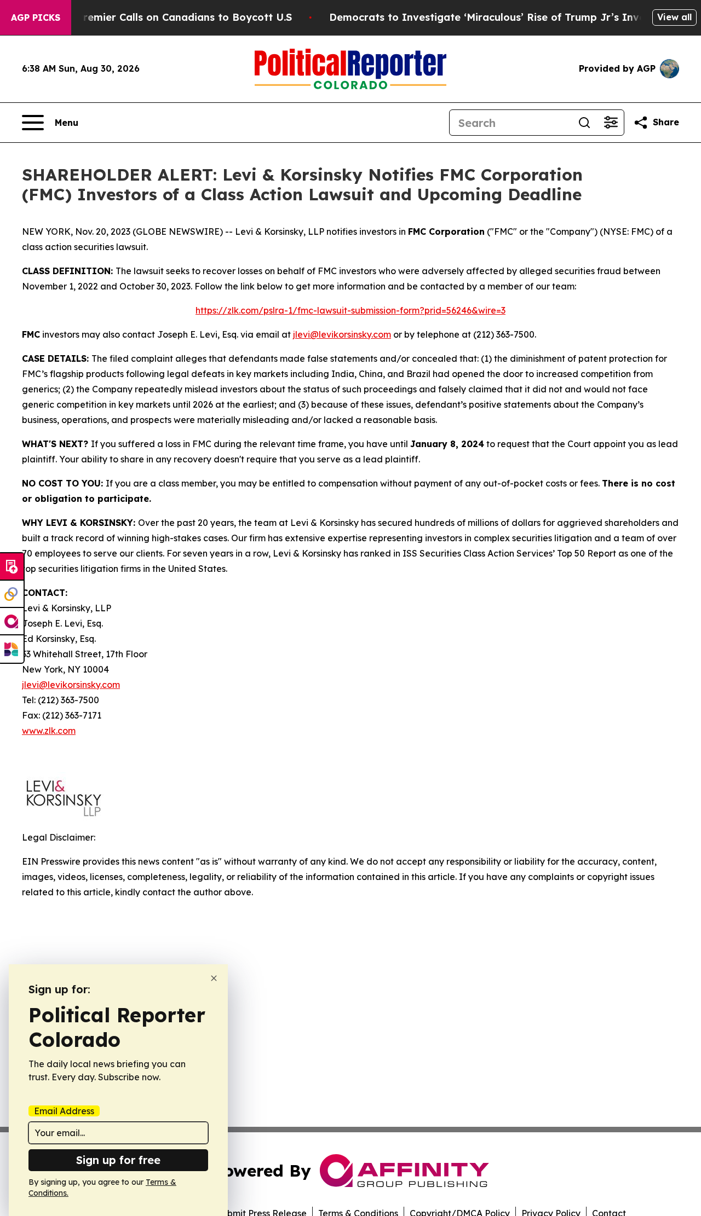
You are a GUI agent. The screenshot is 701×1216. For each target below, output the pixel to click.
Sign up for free (118, 1160)
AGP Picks (35, 17)
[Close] (214, 978)
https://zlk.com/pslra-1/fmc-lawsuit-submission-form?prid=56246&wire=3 (350, 310)
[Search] (584, 122)
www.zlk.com (49, 730)
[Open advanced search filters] (610, 122)
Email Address (64, 1110)
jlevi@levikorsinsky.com (342, 334)
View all (674, 16)
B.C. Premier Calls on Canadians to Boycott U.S (173, 17)
